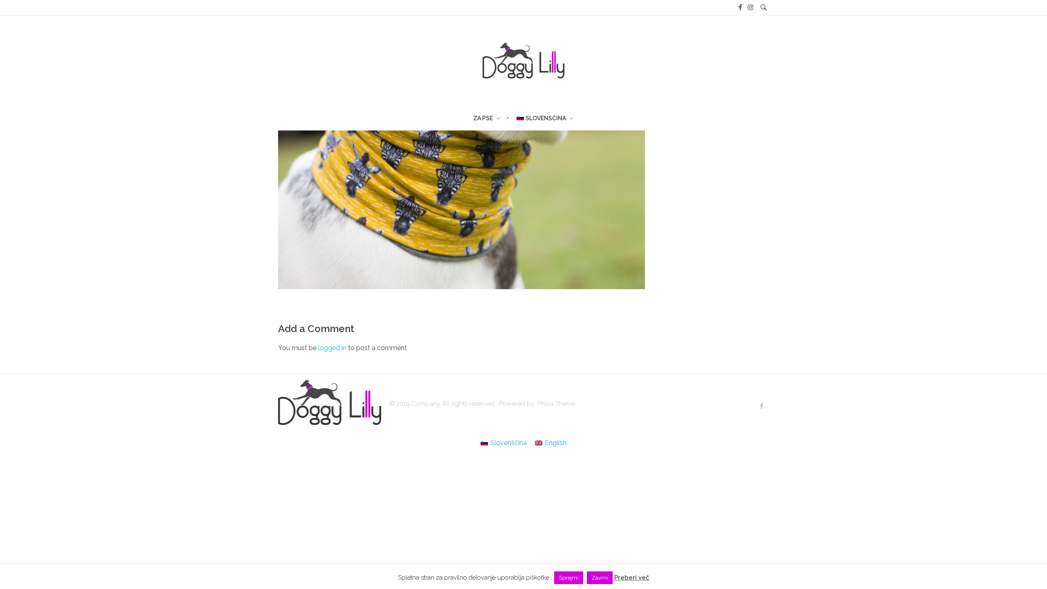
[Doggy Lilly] (329, 402)
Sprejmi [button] (568, 578)
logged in (333, 348)
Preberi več (631, 577)
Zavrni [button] (600, 578)
